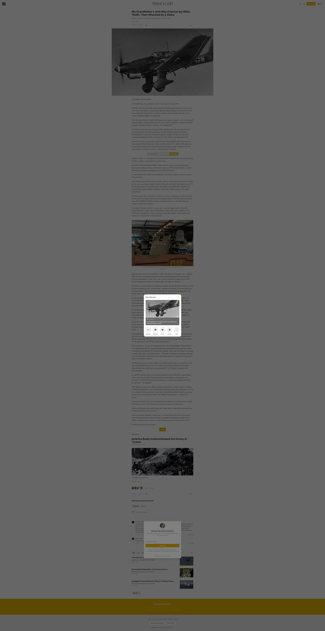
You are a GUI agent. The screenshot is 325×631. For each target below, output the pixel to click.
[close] (178, 296)
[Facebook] (155, 329)
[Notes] (169, 329)
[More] (176, 329)
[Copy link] (148, 329)
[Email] (162, 329)
